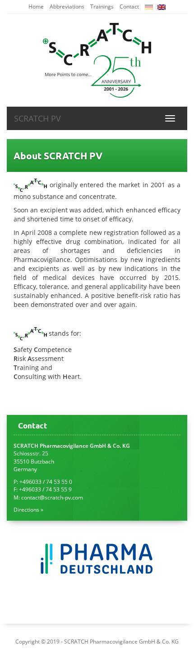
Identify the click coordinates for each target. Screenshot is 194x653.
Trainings (102, 6)
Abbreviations (67, 6)
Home (36, 6)
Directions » (28, 509)
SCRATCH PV (37, 118)
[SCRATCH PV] (97, 60)
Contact (129, 6)
